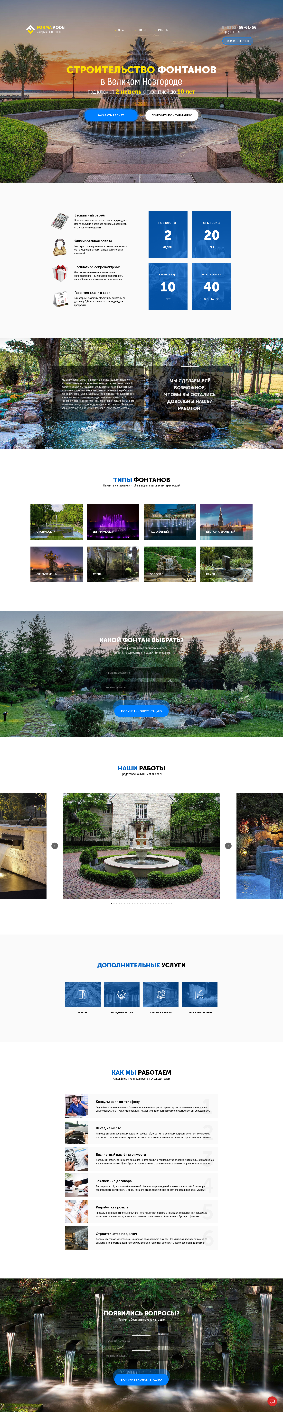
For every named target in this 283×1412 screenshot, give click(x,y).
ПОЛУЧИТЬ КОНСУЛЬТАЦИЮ (141, 711)
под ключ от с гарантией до (141, 91)
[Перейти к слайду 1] (111, 903)
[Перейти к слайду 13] (142, 903)
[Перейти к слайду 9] (132, 903)
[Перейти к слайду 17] (153, 903)
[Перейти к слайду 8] (129, 903)
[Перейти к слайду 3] (116, 903)
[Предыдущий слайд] (54, 846)
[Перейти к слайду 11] (137, 903)
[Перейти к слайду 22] (166, 903)
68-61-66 (239, 27)
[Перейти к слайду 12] (140, 903)
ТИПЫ (142, 30)
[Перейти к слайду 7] (127, 903)
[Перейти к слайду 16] (150, 903)
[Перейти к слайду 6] (124, 903)
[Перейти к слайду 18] (155, 903)
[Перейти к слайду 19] (158, 903)
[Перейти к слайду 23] (169, 903)
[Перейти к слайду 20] (161, 903)
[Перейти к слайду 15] (148, 903)
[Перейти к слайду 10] (134, 903)
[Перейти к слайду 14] (145, 903)
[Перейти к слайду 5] (121, 903)
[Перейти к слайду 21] (163, 903)
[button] (111, 115)
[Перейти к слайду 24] (171, 903)
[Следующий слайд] (228, 846)
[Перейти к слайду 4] (119, 903)
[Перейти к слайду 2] (113, 903)
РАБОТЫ (163, 30)
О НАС (121, 30)
